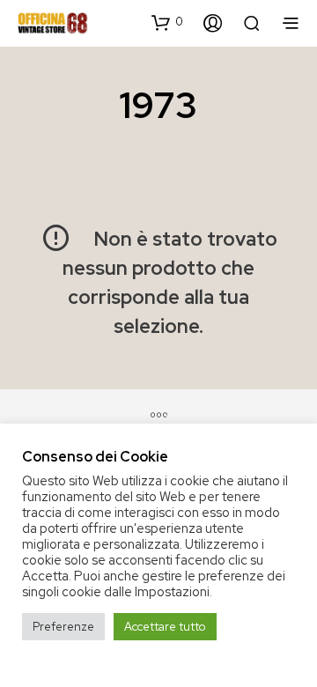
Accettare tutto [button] (165, 626)
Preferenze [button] (63, 626)
